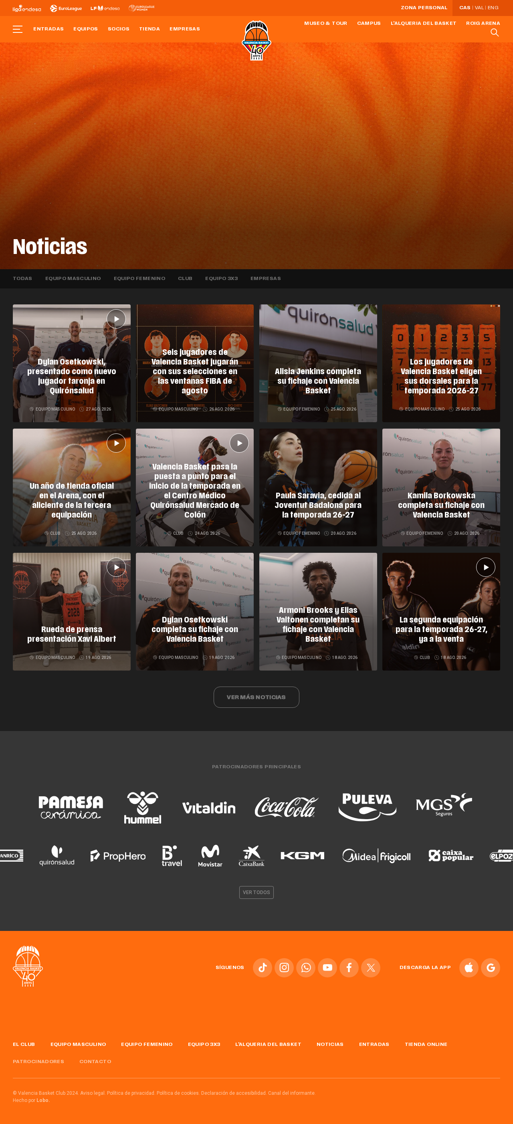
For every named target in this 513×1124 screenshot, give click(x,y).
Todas (22, 278)
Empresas (185, 29)
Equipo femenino (139, 278)
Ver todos (256, 892)
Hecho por (31, 1100)
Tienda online (426, 1044)
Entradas (48, 29)
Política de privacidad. (131, 1093)
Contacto (95, 1062)
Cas (465, 8)
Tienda (149, 29)
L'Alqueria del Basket (424, 23)
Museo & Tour (325, 23)
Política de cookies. (178, 1093)
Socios (118, 29)
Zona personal (424, 8)
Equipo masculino (73, 278)
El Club (24, 1044)
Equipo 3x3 (221, 278)
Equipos (85, 29)
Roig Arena (483, 23)
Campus (369, 23)
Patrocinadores (38, 1062)
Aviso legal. (93, 1093)
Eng (493, 8)
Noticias (330, 1044)
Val (479, 8)
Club (185, 278)
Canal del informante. (292, 1093)
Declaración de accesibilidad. (234, 1093)
